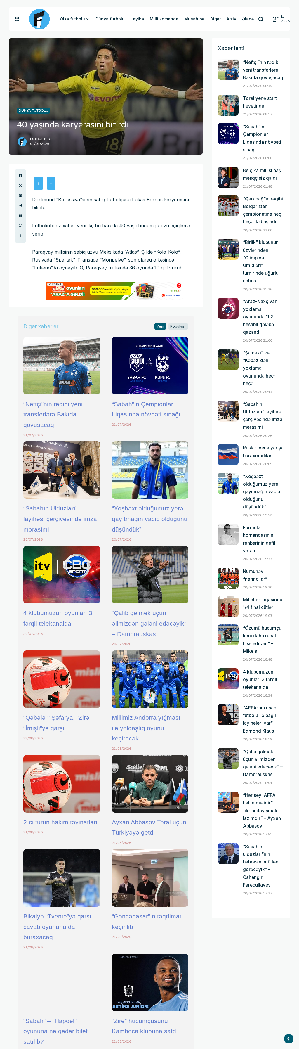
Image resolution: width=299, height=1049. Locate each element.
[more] (20, 235)
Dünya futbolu (33, 110)
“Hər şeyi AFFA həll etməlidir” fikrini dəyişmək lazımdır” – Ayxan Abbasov (262, 810)
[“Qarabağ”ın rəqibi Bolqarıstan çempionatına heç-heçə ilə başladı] (228, 205)
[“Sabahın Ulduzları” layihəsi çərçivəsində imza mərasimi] (61, 470)
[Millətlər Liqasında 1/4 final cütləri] (228, 606)
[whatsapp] (20, 225)
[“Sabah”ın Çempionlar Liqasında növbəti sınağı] (150, 365)
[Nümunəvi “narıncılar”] (228, 578)
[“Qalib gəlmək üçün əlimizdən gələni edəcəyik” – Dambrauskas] (150, 574)
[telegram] (20, 205)
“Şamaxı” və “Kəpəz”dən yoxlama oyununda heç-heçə (259, 368)
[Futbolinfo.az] (39, 19)
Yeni (160, 326)
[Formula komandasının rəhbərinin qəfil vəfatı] (228, 534)
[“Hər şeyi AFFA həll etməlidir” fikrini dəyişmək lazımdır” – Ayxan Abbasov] (228, 802)
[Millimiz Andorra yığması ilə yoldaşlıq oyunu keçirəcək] (150, 679)
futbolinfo (41, 139)
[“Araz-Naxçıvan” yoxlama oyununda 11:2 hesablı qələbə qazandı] (228, 308)
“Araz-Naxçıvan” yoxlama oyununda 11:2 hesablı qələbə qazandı (261, 317)
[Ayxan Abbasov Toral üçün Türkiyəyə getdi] (150, 784)
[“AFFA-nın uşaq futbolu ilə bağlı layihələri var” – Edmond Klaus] (228, 714)
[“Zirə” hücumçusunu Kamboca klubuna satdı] (150, 982)
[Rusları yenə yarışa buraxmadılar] (228, 454)
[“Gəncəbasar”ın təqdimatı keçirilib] (150, 878)
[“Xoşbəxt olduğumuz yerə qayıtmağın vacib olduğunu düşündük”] (150, 470)
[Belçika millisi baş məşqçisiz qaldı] (228, 177)
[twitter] (20, 185)
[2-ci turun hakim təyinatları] (61, 784)
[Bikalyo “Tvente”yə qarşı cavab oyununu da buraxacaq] (61, 878)
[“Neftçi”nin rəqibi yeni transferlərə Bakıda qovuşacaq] (61, 365)
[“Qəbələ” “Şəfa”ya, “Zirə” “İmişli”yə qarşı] (61, 679)
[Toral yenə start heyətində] (228, 105)
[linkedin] (20, 215)
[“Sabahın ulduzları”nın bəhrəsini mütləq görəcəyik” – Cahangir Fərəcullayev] (228, 853)
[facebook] (20, 175)
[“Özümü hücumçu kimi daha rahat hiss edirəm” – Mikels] (228, 634)
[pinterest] (20, 195)
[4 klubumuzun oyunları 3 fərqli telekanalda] (61, 574)
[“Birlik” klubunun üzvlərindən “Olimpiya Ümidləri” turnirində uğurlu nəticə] (228, 249)
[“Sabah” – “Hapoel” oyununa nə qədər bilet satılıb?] (61, 982)
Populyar (178, 326)
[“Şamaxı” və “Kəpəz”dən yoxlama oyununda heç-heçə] (228, 359)
